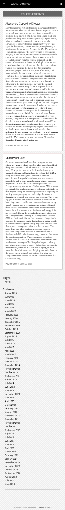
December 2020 (12, 462)
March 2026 (10, 311)
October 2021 (11, 426)
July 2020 (9, 480)
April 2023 (9, 401)
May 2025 (9, 347)
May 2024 (9, 390)
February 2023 (11, 408)
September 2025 (12, 333)
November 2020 (12, 466)
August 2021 (11, 433)
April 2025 (9, 351)
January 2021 (11, 459)
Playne (48, 507)
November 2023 (12, 394)
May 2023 (9, 397)
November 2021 (12, 423)
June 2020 (10, 484)
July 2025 (9, 340)
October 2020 (11, 469)
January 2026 (11, 318)
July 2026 (9, 297)
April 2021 (9, 448)
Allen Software (21, 4)
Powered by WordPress (25, 507)
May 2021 (9, 444)
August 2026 (11, 293)
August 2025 (11, 336)
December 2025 (12, 322)
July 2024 (9, 383)
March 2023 (10, 405)
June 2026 (10, 300)
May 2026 (9, 304)
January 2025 (11, 361)
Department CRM (15, 158)
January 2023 (11, 412)
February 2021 (11, 455)
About (7, 282)
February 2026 (11, 315)
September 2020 (12, 473)
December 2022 (12, 415)
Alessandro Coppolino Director (23, 23)
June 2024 (10, 387)
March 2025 (10, 354)
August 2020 (11, 477)
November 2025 (12, 325)
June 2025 (10, 343)
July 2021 (9, 437)
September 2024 (12, 376)
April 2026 (9, 307)
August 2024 (11, 379)
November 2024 (12, 369)
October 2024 (11, 372)
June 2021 (10, 441)
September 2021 (12, 430)
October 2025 (11, 329)
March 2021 (10, 451)
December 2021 (12, 419)
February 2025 (11, 358)
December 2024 (12, 365)
